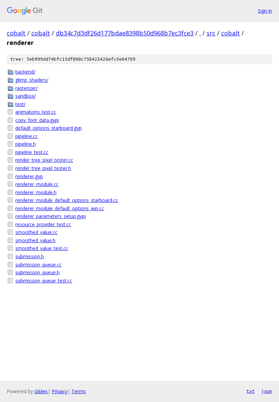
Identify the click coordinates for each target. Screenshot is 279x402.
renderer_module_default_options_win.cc (59, 208)
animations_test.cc (35, 112)
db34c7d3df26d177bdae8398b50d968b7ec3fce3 (125, 33)
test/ (20, 104)
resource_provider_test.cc (43, 224)
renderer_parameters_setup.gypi (50, 216)
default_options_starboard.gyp (48, 128)
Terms (78, 391)
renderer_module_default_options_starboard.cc (66, 200)
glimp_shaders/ (31, 80)
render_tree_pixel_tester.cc (44, 160)
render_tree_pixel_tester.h (43, 168)
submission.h (29, 256)
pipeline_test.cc (31, 152)
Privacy (59, 391)
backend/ (25, 71)
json (266, 391)
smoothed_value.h (35, 240)
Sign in (265, 10)
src (211, 33)
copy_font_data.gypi (37, 120)
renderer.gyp (29, 176)
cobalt (16, 33)
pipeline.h (25, 144)
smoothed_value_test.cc (41, 248)
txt (250, 391)
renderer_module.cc (37, 184)
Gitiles (41, 391)
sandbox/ (25, 96)
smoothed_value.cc (36, 232)
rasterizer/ (26, 88)
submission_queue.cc (38, 264)
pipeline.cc (26, 136)
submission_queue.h (37, 272)
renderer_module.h (35, 192)
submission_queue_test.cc (43, 280)
